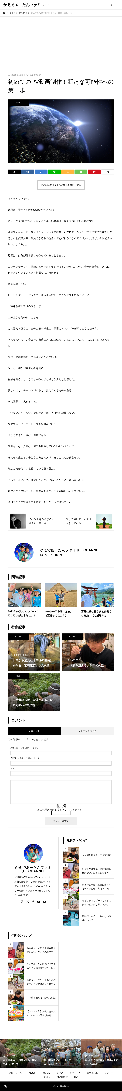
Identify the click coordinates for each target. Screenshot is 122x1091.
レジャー (109, 1072)
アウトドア (75, 1072)
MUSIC (46, 1072)
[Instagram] (41, 555)
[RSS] (110, 4)
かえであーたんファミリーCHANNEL (33, 869)
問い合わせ (62, 1076)
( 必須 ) (24, 748)
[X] (46, 555)
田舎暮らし (92, 1072)
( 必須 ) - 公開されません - (25, 758)
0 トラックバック (87, 731)
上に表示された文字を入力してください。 (61, 809)
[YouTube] (56, 555)
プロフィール (15, 1072)
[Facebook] (51, 555)
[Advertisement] (61, 40)
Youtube (18, 637)
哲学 (18, 103)
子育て (47, 1076)
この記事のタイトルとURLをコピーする (61, 185)
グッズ (60, 1072)
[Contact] (61, 555)
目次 (76, 1076)
